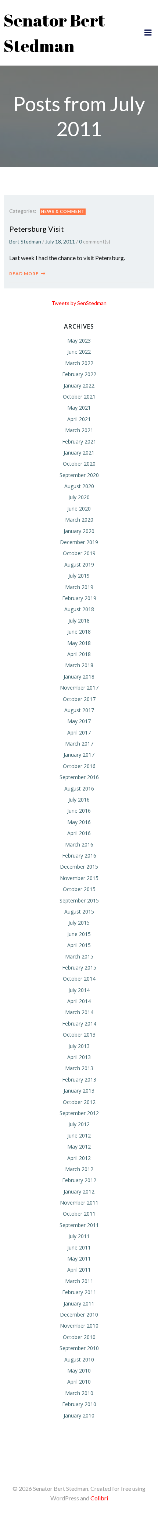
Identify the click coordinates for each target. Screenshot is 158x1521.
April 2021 (79, 419)
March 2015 (79, 956)
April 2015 (79, 945)
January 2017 (79, 754)
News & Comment (63, 211)
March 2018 (79, 665)
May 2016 (79, 822)
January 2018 (79, 676)
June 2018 (79, 631)
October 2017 (79, 698)
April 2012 (79, 1157)
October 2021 (79, 396)
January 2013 (79, 1090)
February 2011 (79, 1292)
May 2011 (79, 1258)
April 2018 (79, 654)
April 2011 (79, 1269)
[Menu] (148, 33)
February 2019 (79, 598)
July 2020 (79, 497)
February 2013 (79, 1079)
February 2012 (79, 1180)
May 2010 (79, 1370)
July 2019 (79, 575)
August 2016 (79, 788)
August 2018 (79, 609)
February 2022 (79, 374)
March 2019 (79, 586)
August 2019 (79, 564)
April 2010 (79, 1381)
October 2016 (79, 766)
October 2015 (79, 889)
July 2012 (79, 1124)
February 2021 (79, 441)
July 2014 (79, 989)
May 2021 (79, 407)
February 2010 (79, 1404)
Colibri (99, 1497)
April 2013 (79, 1057)
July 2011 (79, 1236)
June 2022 (79, 351)
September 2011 (79, 1225)
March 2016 (79, 844)
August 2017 (79, 710)
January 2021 (79, 452)
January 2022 (79, 385)
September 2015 (79, 900)
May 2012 (79, 1146)
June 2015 (79, 934)
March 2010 (79, 1392)
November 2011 (79, 1202)
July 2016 (79, 799)
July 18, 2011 (60, 241)
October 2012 (79, 1101)
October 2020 (79, 463)
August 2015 (79, 911)
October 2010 (79, 1336)
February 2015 (79, 967)
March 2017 (79, 743)
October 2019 (79, 553)
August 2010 (79, 1359)
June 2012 (79, 1135)
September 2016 (79, 777)
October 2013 (79, 1034)
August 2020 (79, 486)
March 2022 (79, 363)
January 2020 (79, 531)
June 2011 (79, 1247)
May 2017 (79, 721)
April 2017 (79, 732)
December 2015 (79, 866)
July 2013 (79, 1045)
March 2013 (79, 1068)
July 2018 (79, 620)
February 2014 (79, 1023)
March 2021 (79, 430)
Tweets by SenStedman (79, 303)
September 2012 (79, 1113)
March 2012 (79, 1169)
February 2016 (79, 855)
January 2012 (79, 1191)
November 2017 (79, 687)
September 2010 (79, 1348)
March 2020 (79, 519)
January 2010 (79, 1415)
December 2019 (79, 542)
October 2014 (79, 978)
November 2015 (79, 878)
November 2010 (79, 1325)
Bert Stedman (25, 241)
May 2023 (79, 340)
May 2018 (79, 642)
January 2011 (79, 1303)
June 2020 (79, 508)
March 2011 (79, 1281)
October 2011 (79, 1213)
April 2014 (79, 1001)
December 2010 (79, 1314)
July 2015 (79, 922)
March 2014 (79, 1012)
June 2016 (79, 810)
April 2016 (79, 833)
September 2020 (79, 475)
